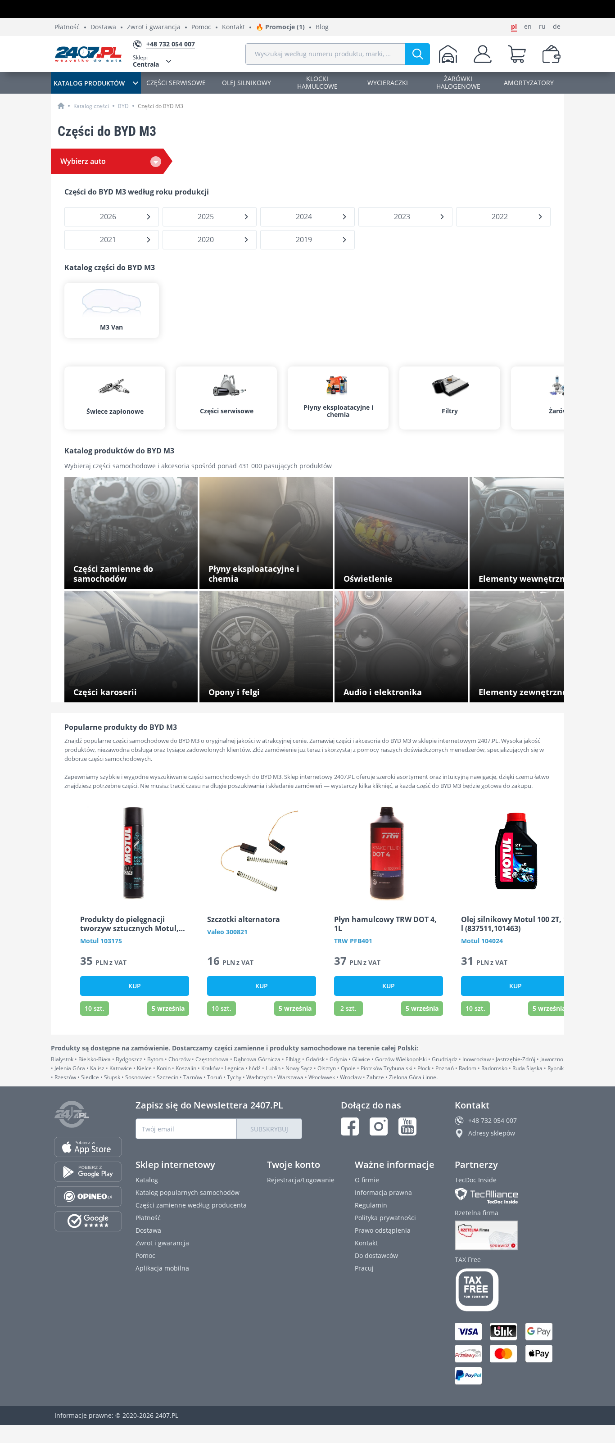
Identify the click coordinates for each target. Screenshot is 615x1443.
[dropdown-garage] (448, 54)
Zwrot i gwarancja (154, 27)
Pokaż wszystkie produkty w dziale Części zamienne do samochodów (135, 576)
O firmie (367, 1180)
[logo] (88, 54)
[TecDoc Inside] (508, 1195)
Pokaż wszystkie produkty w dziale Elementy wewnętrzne (530, 576)
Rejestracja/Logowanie (301, 1180)
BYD (123, 106)
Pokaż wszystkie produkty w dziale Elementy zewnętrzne (530, 689)
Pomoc (201, 27)
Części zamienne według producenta (191, 1205)
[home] (61, 105)
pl (514, 27)
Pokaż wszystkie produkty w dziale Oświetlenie (395, 576)
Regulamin (371, 1205)
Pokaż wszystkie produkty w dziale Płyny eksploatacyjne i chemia (268, 576)
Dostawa (103, 27)
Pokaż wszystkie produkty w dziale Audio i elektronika (405, 689)
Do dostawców (376, 1255)
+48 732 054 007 (492, 1120)
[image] (134, 853)
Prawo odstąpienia (383, 1230)
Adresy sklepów (491, 1133)
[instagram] (379, 1126)
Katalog (147, 1180)
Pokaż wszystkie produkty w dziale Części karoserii (135, 689)
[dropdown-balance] (552, 54)
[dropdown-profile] (483, 54)
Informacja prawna (383, 1192)
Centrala (146, 61)
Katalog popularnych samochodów (188, 1192)
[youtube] (407, 1126)
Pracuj (364, 1268)
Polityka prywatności (385, 1217)
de (557, 27)
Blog (322, 27)
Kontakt (233, 27)
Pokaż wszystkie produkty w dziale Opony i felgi (270, 689)
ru (542, 27)
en (528, 27)
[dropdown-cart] (517, 54)
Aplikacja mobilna (162, 1268)
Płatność (67, 27)
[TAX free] (508, 1289)
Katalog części (91, 106)
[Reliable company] (508, 1235)
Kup (134, 986)
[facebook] (350, 1126)
